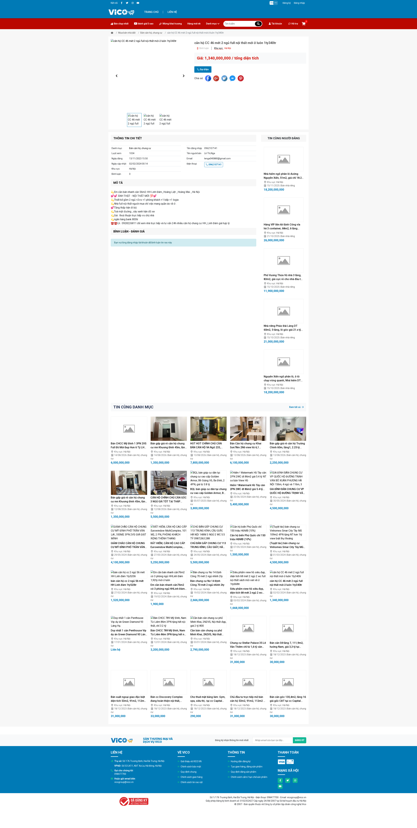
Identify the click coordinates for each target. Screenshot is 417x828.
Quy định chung (188, 771)
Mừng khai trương (172, 23)
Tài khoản (276, 23)
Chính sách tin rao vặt (191, 782)
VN (271, 3)
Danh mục (211, 23)
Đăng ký (287, 3)
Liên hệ (172, 12)
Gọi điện (204, 69)
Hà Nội (279, 182)
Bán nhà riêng (288, 185)
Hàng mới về (194, 23)
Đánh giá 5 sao (145, 23)
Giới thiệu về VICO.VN (190, 761)
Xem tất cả (295, 407)
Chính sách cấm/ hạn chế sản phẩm (248, 777)
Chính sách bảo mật (190, 766)
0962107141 (215, 164)
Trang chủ (151, 12)
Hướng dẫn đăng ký (240, 761)
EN (275, 3)
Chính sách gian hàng (191, 777)
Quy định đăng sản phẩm (243, 771)
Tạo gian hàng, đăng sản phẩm (246, 766)
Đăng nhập (299, 3)
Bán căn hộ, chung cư (151, 32)
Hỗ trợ (294, 23)
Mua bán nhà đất (127, 32)
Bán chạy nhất (121, 23)
